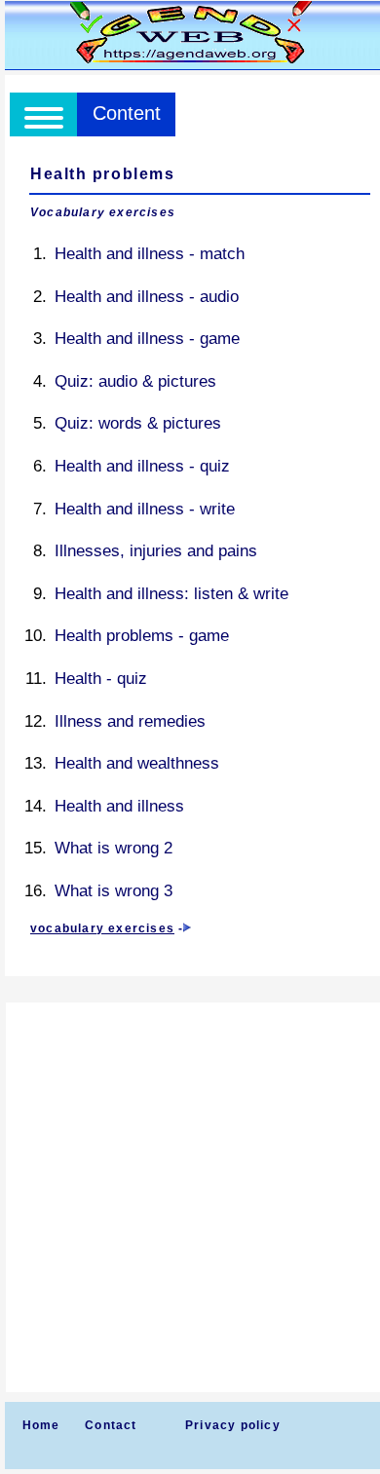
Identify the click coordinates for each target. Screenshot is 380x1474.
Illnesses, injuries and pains (156, 551)
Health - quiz (101, 678)
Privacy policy (233, 1425)
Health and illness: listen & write (171, 594)
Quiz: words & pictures (138, 423)
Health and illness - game (147, 338)
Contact (110, 1425)
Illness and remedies (130, 721)
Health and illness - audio (147, 296)
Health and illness (119, 806)
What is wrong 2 (113, 848)
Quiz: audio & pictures (135, 381)
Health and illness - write (145, 509)
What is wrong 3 (113, 891)
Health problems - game (142, 635)
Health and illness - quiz (142, 466)
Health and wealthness (137, 763)
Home (41, 1425)
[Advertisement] (190, 1197)
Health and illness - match (150, 254)
